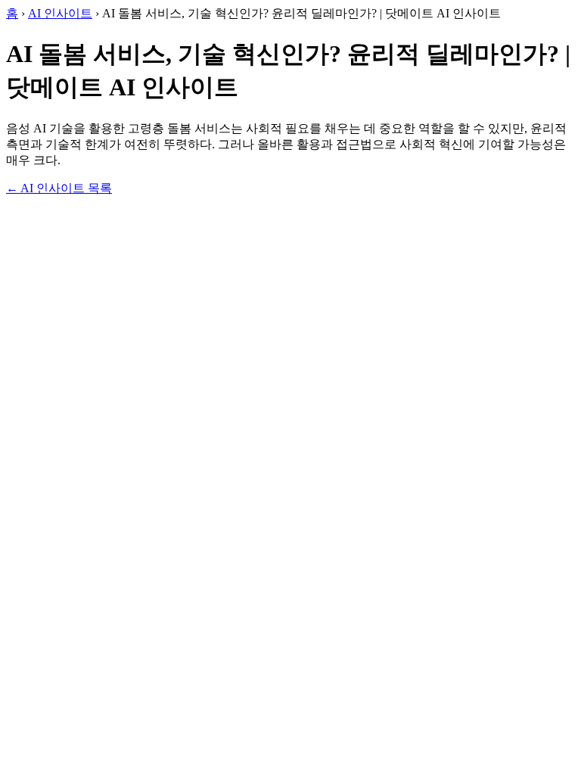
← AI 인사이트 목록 (59, 188)
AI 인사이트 (60, 13)
